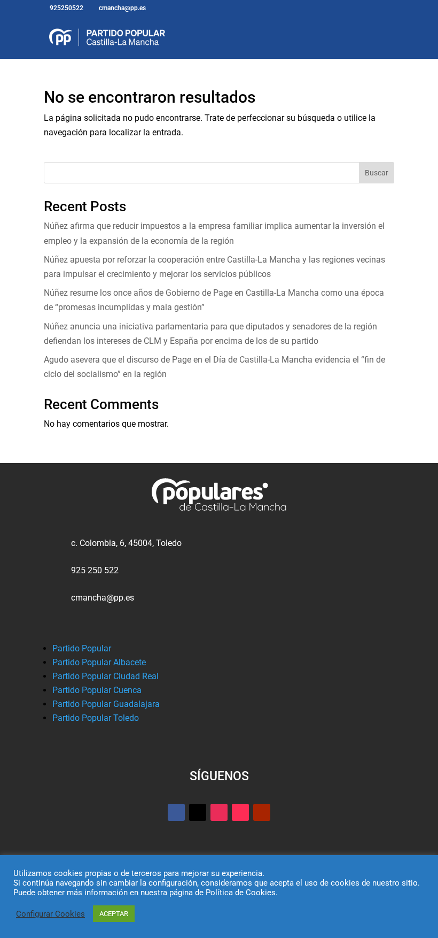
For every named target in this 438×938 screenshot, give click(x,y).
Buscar (376, 172)
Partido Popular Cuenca (97, 690)
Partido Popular (81, 648)
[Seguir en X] (197, 812)
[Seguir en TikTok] (240, 812)
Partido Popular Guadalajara (106, 704)
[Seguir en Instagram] (219, 812)
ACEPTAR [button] (113, 914)
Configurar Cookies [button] (50, 914)
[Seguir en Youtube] (261, 812)
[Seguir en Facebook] (176, 812)
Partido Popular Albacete (99, 662)
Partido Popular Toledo (95, 718)
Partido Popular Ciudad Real (105, 676)
